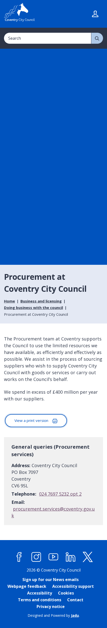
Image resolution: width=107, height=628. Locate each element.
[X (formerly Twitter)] (88, 557)
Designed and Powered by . (54, 615)
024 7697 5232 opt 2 (60, 494)
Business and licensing (41, 301)
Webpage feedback (26, 586)
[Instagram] (36, 557)
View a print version (31, 420)
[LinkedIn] (71, 557)
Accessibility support (73, 586)
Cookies (66, 593)
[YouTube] (53, 557)
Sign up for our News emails (50, 579)
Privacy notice (51, 606)
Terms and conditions (39, 600)
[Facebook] (19, 557)
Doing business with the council (33, 307)
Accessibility (39, 593)
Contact (75, 600)
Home (9, 301)
